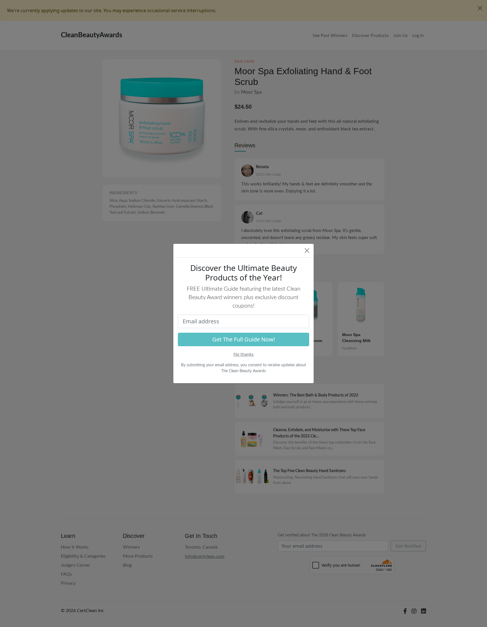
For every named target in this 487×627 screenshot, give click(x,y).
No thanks (243, 354)
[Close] (306, 250)
